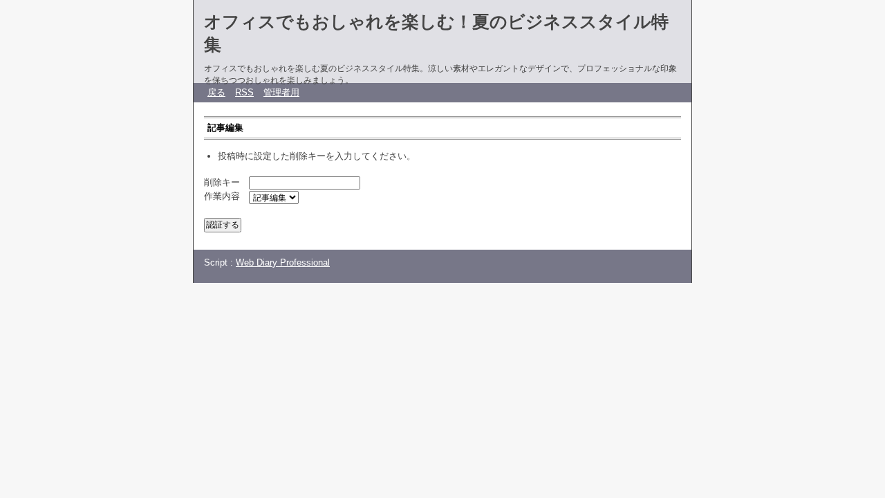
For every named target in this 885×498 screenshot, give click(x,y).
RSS (244, 92)
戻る (216, 92)
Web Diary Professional (283, 262)
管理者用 (281, 92)
